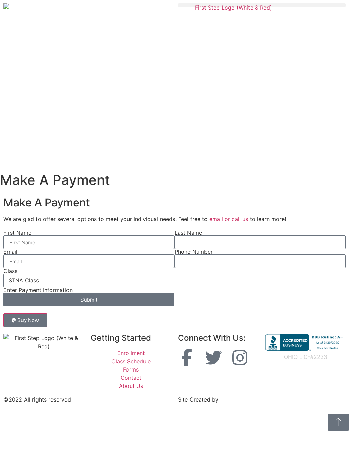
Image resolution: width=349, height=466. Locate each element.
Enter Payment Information (38, 290)
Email (10, 251)
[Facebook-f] (186, 357)
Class (10, 271)
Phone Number (193, 251)
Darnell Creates (240, 399)
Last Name (188, 232)
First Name (17, 232)
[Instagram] (239, 357)
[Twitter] (213, 357)
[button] (262, 5)
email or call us (228, 219)
